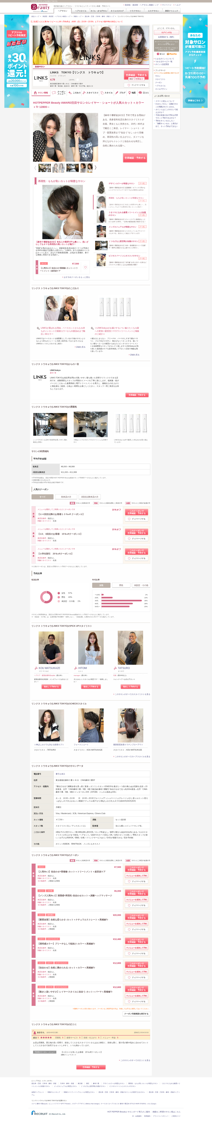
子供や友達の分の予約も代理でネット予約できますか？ (167, 116)
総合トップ (35, 16)
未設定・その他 (141, 585)
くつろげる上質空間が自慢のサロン (93, 1086)
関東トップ (77, 16)
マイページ (166, 5)
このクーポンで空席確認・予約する (137, 512)
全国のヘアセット (38, 1092)
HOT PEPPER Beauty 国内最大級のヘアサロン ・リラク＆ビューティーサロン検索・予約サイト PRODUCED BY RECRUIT (40, 8)
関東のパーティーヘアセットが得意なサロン (79, 1092)
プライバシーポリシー (161, 1116)
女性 (101, 585)
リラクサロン (135, 11)
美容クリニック (171, 11)
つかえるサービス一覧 (163, 61)
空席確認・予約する (136, 77)
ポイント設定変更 (162, 64)
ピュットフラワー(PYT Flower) (59, 1103)
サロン (157, 76)
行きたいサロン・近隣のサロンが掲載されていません (167, 105)
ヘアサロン (62, 11)
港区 (87, 1083)
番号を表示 (60, 774)
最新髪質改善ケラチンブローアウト (128, 745)
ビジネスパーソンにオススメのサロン (122, 1086)
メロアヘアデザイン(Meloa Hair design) (85, 1103)
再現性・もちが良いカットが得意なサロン (143, 1083)
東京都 (80, 1083)
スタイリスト (160, 79)
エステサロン (153, 11)
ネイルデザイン (161, 89)
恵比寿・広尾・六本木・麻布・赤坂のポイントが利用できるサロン (122, 1092)
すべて (43, 497)
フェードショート (81, 745)
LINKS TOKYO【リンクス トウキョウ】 (77, 72)
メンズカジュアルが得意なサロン (65, 1086)
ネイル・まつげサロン (98, 11)
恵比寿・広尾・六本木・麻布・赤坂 (44, 1083)
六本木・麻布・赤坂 (67, 1083)
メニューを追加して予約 (137, 876)
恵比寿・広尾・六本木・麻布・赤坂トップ (99, 16)
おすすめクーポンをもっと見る (77, 277)
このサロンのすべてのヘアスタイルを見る (132, 756)
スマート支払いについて (165, 101)
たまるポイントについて (164, 59)
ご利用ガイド (175, 1116)
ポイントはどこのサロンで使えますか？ (167, 110)
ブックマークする (138, 85)
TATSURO (125, 668)
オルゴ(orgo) (151, 1103)
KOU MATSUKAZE (49, 668)
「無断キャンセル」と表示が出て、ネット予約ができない (167, 124)
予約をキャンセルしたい (165, 121)
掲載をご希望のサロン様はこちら (166, 1112)
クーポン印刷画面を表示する (136, 1014)
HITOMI (82, 668)
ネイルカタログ (117, 11)
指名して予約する (51, 687)
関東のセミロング (54, 1092)
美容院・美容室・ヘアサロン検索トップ (141, 5)
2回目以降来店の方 (89, 497)
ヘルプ (177, 5)
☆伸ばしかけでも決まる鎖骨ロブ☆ (49, 745)
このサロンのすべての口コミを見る (135, 1060)
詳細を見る (81, 347)
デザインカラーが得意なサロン (114, 1083)
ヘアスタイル (80, 11)
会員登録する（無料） (166, 37)
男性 (121, 585)
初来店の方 (66, 497)
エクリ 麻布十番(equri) (39, 1103)
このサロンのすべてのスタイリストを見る (132, 694)
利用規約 (147, 1116)
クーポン (158, 82)
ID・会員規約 (137, 1116)
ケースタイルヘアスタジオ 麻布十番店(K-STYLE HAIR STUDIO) (123, 1103)
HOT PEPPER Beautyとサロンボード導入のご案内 (128, 1112)
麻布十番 (96, 1083)
